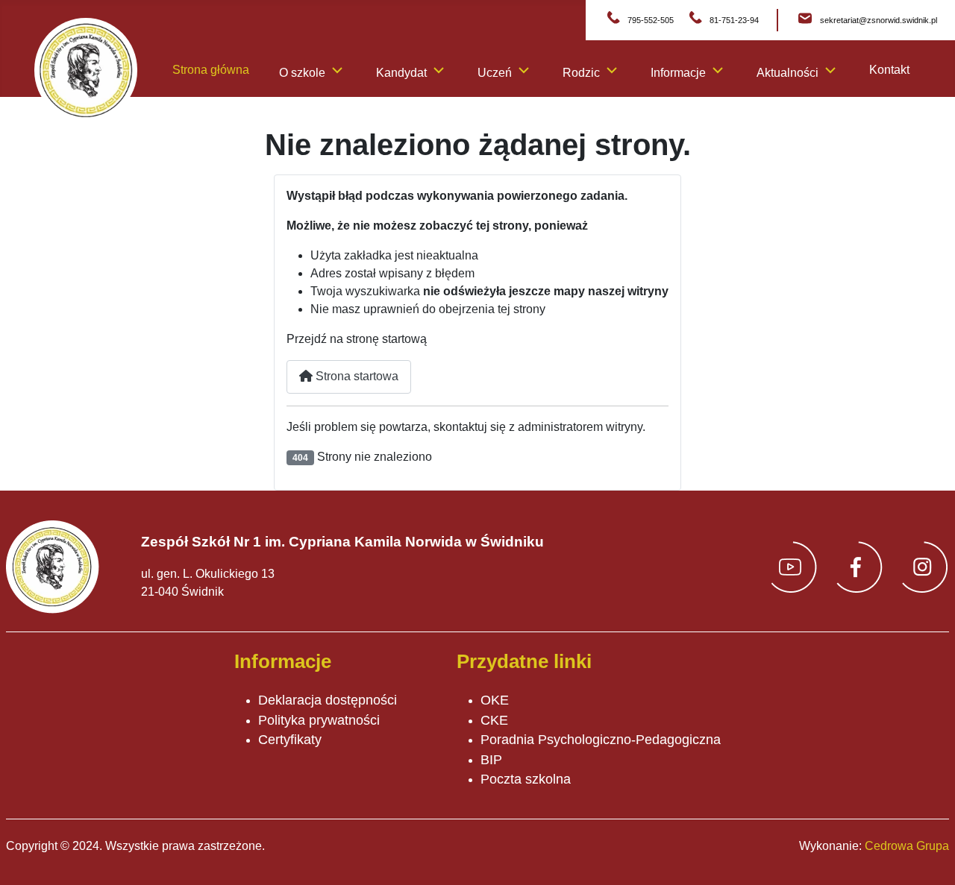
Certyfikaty (290, 739)
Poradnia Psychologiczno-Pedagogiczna (600, 739)
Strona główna (210, 69)
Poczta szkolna (525, 779)
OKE (494, 700)
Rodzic (581, 72)
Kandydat (401, 72)
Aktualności (787, 72)
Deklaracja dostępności (327, 700)
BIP (491, 759)
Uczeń (495, 72)
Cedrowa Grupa (907, 846)
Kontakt (889, 69)
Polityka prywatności (319, 720)
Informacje (678, 72)
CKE (494, 720)
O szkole (302, 72)
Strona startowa (355, 376)
